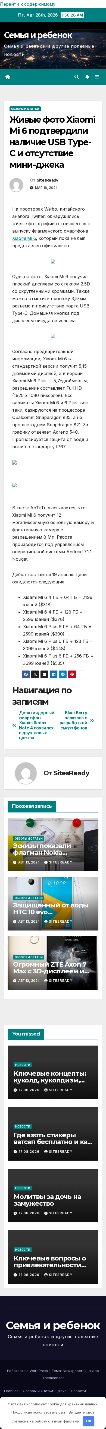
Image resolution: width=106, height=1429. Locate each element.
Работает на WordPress (28, 1370)
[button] (76, 77)
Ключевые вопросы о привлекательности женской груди (50, 1265)
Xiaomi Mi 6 (24, 238)
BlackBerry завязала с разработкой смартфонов (73, 720)
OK (89, 1421)
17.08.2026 (29, 1090)
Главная (11, 1391)
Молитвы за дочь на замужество (47, 1200)
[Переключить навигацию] (97, 77)
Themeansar (53, 1378)
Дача (62, 1391)
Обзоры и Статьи (25, 108)
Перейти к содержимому (27, 4)
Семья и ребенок (38, 35)
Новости (22, 1064)
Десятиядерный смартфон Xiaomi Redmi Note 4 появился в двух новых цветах (36, 725)
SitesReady (47, 180)
